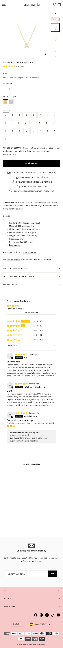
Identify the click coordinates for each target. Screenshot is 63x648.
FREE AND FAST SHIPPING (15, 268)
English (16, 624)
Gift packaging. (29, 252)
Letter (6, 110)
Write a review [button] (31, 312)
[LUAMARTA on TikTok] (52, 615)
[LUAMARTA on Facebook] (35, 615)
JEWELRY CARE (10, 284)
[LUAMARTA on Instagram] (47, 615)
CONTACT (7, 598)
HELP (5, 591)
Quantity (8, 84)
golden (5, 102)
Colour (10, 97)
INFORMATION (9, 606)
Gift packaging (13, 259)
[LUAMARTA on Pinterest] (41, 615)
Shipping (17, 78)
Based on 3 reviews (15, 309)
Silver (11, 102)
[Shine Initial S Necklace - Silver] (8, 519)
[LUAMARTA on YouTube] (58, 615)
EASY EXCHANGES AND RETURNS (18, 276)
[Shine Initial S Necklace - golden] (5, 519)
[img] (21, 354)
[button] (9, 66)
